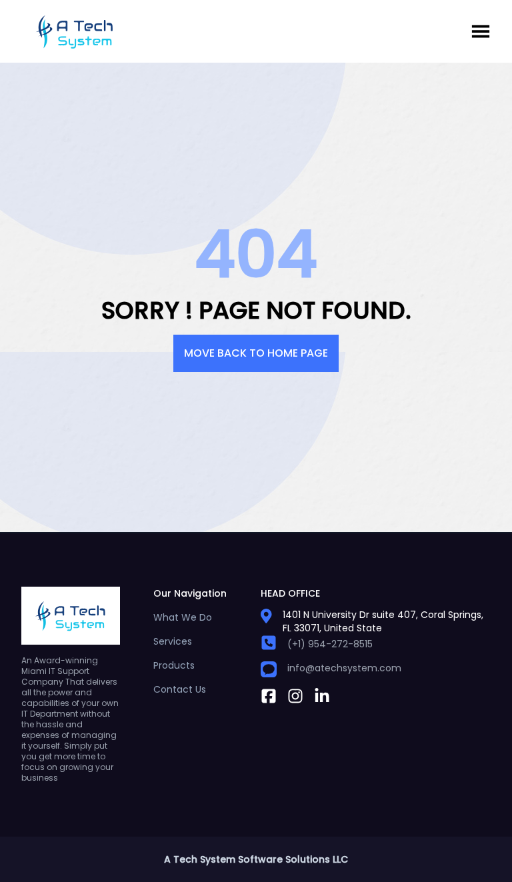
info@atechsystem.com (344, 668)
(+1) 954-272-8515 (330, 644)
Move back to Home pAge (256, 353)
